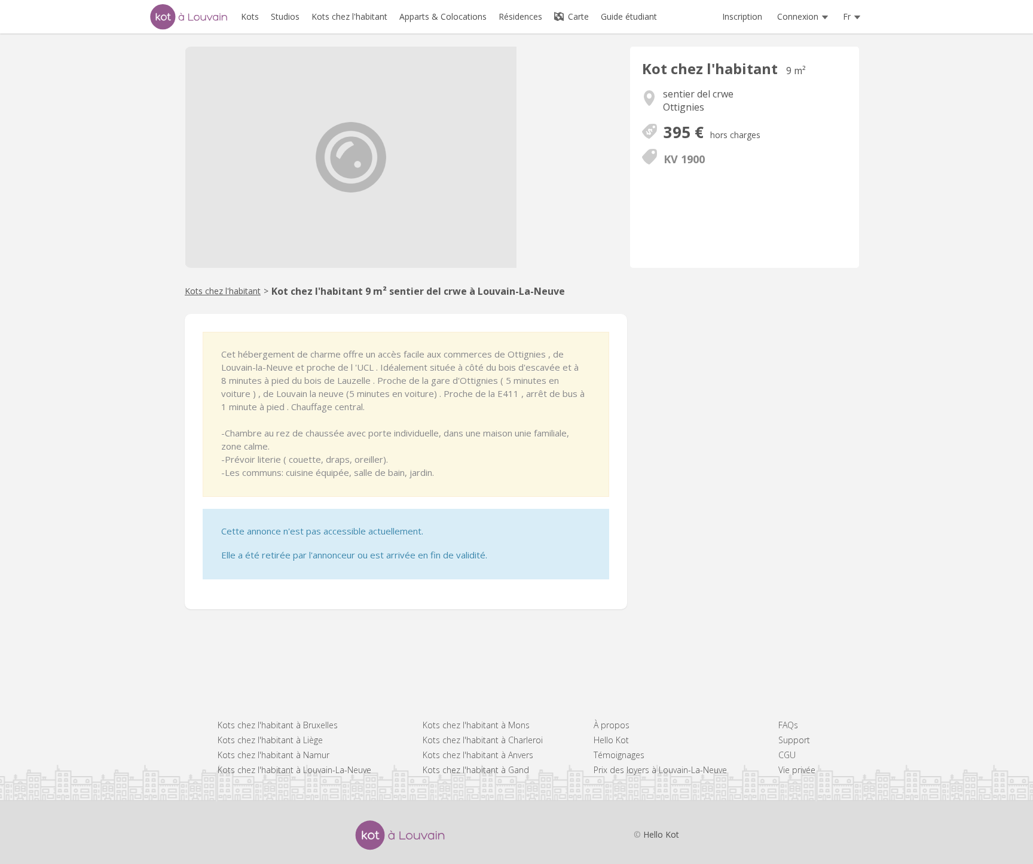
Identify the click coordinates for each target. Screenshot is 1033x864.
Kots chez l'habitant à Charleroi (483, 740)
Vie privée (796, 770)
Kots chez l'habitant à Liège (270, 740)
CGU (787, 755)
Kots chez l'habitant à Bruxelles (278, 725)
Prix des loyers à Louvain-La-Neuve (660, 770)
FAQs (788, 725)
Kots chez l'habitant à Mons (476, 725)
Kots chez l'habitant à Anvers (478, 755)
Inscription (742, 16)
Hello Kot (611, 740)
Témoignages (619, 755)
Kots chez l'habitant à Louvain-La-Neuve (294, 770)
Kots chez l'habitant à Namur (273, 755)
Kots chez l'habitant (223, 291)
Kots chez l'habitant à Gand (476, 770)
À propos (611, 725)
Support (794, 740)
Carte (577, 16)
